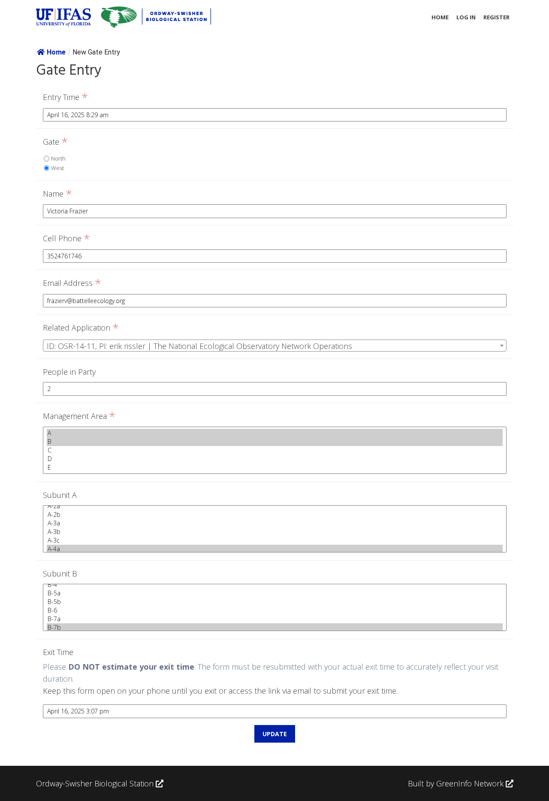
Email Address (72, 283)
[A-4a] (275, 549)
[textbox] (274, 346)
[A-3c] (275, 540)
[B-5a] (275, 593)
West (57, 168)
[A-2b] (275, 514)
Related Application (81, 328)
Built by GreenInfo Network (456, 783)
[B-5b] (275, 602)
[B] (275, 441)
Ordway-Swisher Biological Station (96, 783)
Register (496, 17)
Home (440, 17)
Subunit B (60, 573)
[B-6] (275, 610)
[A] (275, 433)
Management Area (79, 416)
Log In (466, 17)
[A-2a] (275, 506)
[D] (275, 459)
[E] (275, 467)
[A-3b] (275, 532)
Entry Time (65, 97)
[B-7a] (275, 619)
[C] (275, 450)
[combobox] (275, 346)
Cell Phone (66, 238)
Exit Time (58, 652)
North (58, 158)
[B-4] (275, 584)
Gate (55, 142)
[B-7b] (275, 627)
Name (57, 194)
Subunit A (60, 495)
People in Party (69, 372)
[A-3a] (275, 523)
